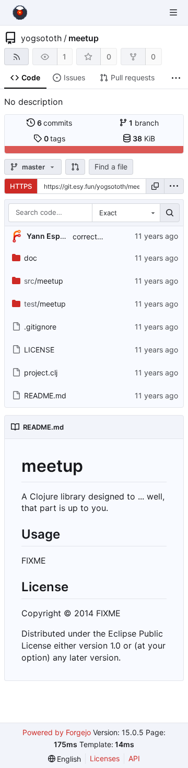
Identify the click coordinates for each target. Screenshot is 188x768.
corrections (92, 236)
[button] (75, 167)
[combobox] (126, 212)
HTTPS (21, 186)
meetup (83, 38)
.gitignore (40, 326)
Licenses (105, 758)
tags (55, 138)
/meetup (43, 280)
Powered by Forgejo (56, 732)
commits (55, 122)
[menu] (174, 186)
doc (30, 257)
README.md (45, 395)
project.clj (40, 372)
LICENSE (39, 349)
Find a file (111, 166)
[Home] (19, 12)
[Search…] (170, 212)
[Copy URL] (155, 186)
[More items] (176, 78)
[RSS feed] (16, 56)
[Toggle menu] (173, 12)
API (134, 758)
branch (144, 122)
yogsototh (41, 38)
